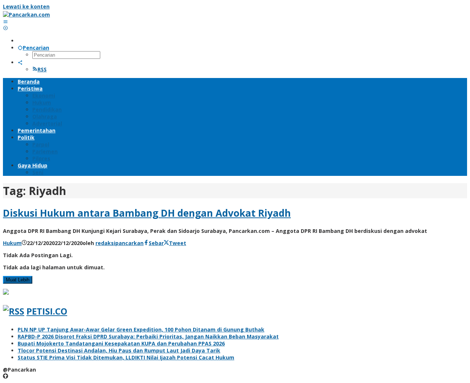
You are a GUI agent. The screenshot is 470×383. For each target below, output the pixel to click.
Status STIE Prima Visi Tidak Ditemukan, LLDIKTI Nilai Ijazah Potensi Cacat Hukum (126, 357)
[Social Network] (20, 62)
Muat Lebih (17, 280)
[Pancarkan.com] (26, 14)
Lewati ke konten (26, 6)
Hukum (12, 243)
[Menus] (5, 21)
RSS (42, 69)
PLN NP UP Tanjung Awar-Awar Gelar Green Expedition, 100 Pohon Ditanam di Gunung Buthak (141, 329)
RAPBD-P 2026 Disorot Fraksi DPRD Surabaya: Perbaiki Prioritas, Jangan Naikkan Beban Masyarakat (148, 336)
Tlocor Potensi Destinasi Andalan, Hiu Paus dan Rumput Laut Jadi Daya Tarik (119, 350)
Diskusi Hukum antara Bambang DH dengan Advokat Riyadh (147, 213)
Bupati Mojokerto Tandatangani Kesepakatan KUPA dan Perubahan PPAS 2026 (121, 343)
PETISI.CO (46, 311)
